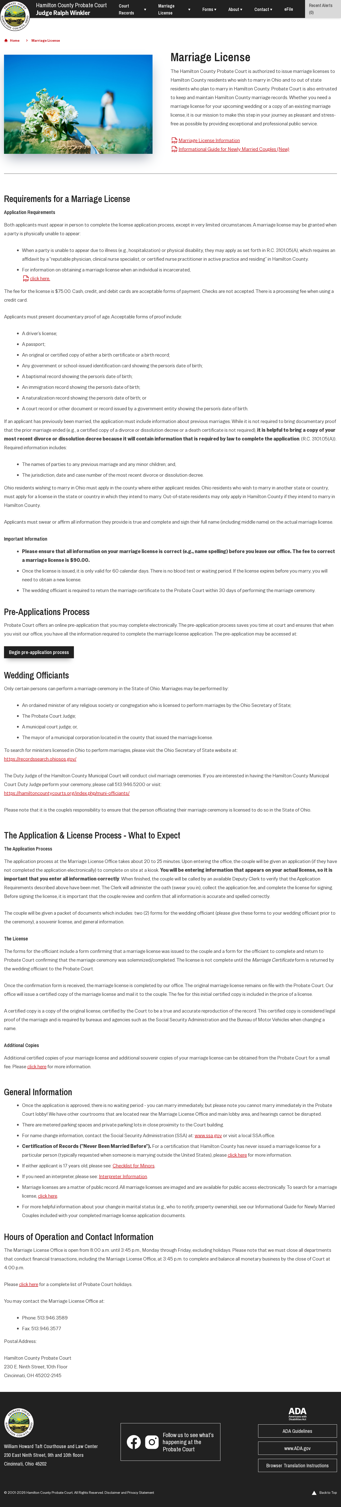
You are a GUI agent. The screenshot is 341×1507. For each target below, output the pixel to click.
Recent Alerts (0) (321, 8)
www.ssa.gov (208, 1135)
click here (36, 1066)
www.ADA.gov (297, 1448)
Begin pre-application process (39, 652)
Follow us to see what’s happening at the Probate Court (188, 1442)
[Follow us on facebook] (134, 1442)
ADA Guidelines (297, 1431)
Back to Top (328, 1492)
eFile (288, 9)
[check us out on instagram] (152, 1442)
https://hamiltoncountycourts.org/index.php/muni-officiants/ (67, 793)
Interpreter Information (123, 1176)
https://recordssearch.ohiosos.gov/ (40, 759)
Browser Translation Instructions (297, 1465)
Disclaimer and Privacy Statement (129, 1492)
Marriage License (45, 40)
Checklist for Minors (134, 1165)
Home (14, 40)
